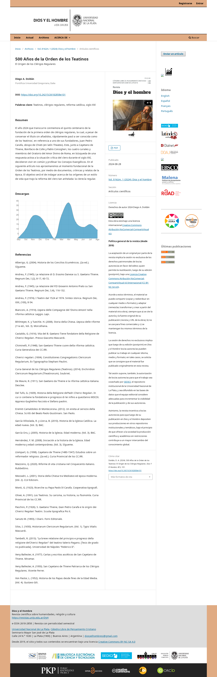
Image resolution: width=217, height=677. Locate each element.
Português (167, 111)
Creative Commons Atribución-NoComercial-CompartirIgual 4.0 (128, 229)
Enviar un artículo (173, 53)
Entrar (199, 3)
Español (165, 100)
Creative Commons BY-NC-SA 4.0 (116, 641)
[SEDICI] (169, 126)
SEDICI (127, 381)
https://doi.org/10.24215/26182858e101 (43, 94)
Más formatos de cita (121, 476)
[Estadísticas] (169, 75)
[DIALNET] (169, 146)
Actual (29, 37)
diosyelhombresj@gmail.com (101, 636)
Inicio (17, 37)
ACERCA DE (61, 37)
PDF (115, 147)
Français (166, 106)
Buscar (195, 37)
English (165, 95)
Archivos (44, 37)
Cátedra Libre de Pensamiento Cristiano (73, 629)
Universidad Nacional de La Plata (30, 629)
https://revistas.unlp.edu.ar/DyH (30, 617)
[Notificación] (162, 75)
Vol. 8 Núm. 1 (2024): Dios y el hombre (56, 48)
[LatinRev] (162, 160)
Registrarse (185, 3)
